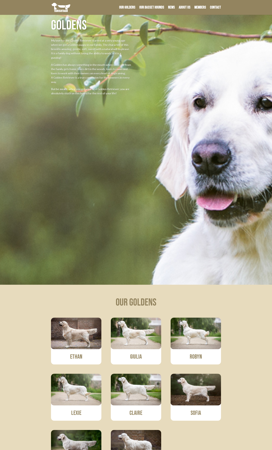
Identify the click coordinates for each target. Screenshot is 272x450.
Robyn (196, 356)
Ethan (76, 356)
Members (200, 8)
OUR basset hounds (151, 8)
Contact (215, 8)
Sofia (196, 413)
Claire (136, 413)
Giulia (136, 356)
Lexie (76, 413)
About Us (184, 8)
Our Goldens (127, 8)
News (171, 8)
